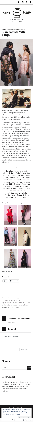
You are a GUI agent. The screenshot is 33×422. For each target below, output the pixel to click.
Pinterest (26, 2)
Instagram (22, 2)
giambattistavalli (20, 302)
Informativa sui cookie (14, 414)
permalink (16, 307)
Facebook (18, 2)
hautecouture (6, 305)
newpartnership (17, 305)
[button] (10, 215)
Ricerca (30, 2)
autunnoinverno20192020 (11, 300)
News (23, 29)
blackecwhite (6, 29)
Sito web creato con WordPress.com (16, 408)
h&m (29, 302)
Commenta (24, 349)
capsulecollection (8, 302)
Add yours (11, 322)
